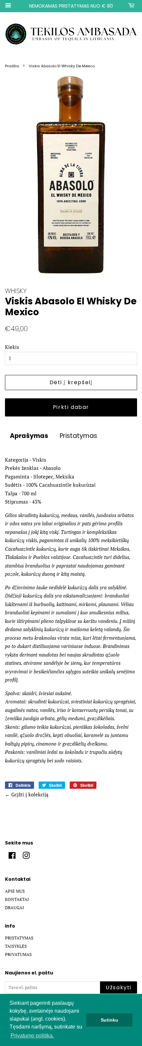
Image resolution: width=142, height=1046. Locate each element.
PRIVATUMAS (18, 954)
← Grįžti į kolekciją (27, 794)
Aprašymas (29, 436)
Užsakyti (118, 987)
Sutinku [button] (109, 1020)
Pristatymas (78, 436)
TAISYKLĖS (16, 946)
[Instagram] (26, 857)
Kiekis (12, 347)
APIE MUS (15, 891)
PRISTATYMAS (19, 938)
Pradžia (12, 66)
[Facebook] (12, 857)
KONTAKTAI (17, 899)
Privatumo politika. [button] (32, 1035)
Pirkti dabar (71, 407)
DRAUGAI (14, 907)
